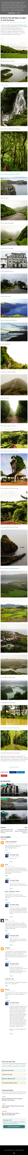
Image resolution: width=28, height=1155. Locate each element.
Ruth (6, 864)
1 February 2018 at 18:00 (15, 1004)
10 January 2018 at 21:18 (10, 980)
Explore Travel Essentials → (14, 1126)
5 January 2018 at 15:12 (10, 949)
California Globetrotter (11, 841)
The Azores (23, 22)
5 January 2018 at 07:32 (14, 906)
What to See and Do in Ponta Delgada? (11, 793)
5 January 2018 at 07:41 (14, 937)
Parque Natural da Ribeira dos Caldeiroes (10, 174)
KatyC (6, 919)
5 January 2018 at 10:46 (14, 856)
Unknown (7, 948)
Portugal (13, 22)
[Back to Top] (14, 1153)
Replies (8, 853)
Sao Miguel (20, 25)
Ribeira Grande (15, 568)
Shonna (7, 989)
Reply (6, 850)
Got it (19, 13)
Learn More (11, 13)
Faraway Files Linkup (14, 767)
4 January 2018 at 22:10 (10, 843)
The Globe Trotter (14, 855)
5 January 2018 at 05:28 (10, 921)
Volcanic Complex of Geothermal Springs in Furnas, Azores (14, 820)
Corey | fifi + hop (9, 978)
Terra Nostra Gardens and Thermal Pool (10, 727)
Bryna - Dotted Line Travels (12, 891)
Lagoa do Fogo (4, 85)
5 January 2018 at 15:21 (14, 965)
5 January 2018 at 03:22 (10, 866)
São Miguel (18, 22)
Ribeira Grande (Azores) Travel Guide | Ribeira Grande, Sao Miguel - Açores (13, 806)
